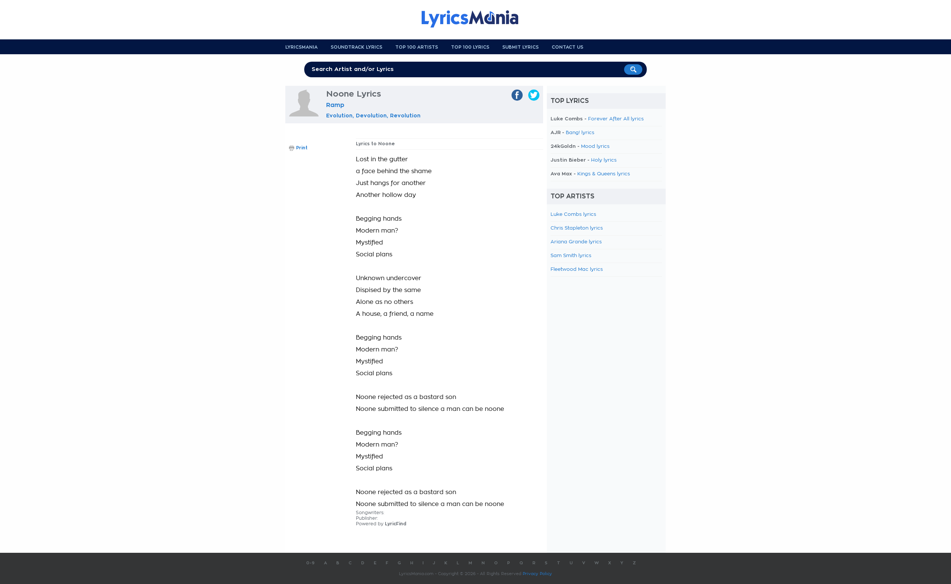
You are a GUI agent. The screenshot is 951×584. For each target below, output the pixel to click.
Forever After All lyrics (616, 119)
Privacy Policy (537, 574)
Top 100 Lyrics (470, 47)
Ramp (335, 105)
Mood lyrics (595, 146)
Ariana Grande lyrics (576, 242)
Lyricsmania (301, 47)
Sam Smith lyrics (571, 255)
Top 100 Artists (416, 47)
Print (302, 148)
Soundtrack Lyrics (356, 47)
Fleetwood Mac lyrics (577, 269)
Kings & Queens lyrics (603, 174)
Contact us (567, 47)
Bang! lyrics (580, 132)
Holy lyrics (604, 160)
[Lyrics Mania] (475, 19)
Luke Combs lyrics (573, 214)
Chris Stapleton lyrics (577, 228)
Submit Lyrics (520, 47)
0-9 (310, 563)
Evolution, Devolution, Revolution (373, 115)
